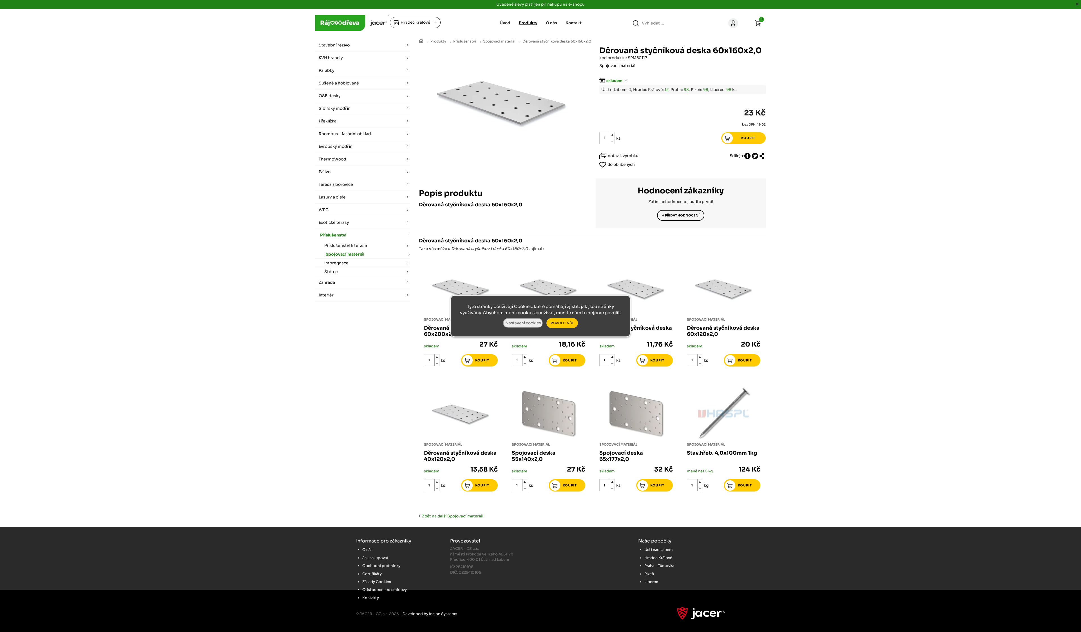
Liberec (651, 581)
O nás (551, 23)
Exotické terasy (334, 222)
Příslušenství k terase (345, 245)
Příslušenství (464, 41)
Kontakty (370, 597)
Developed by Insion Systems (430, 613)
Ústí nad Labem (658, 549)
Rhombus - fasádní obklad (345, 133)
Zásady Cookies (376, 581)
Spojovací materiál (499, 41)
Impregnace (336, 262)
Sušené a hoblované (339, 83)
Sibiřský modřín (334, 108)
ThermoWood (332, 159)
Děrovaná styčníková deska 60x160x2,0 (556, 41)
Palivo (324, 171)
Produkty (438, 41)
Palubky (326, 70)
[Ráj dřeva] (421, 41)
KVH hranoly (331, 57)
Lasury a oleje (332, 197)
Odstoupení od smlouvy (384, 589)
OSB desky (330, 95)
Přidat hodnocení (682, 215)
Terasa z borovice (336, 184)
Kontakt (574, 23)
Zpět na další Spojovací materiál (451, 516)
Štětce (331, 271)
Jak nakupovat (375, 557)
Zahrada (327, 282)
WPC (324, 209)
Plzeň (649, 573)
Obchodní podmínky (381, 565)
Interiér (326, 295)
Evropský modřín (335, 146)
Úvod (505, 23)
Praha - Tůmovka (659, 565)
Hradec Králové (658, 557)
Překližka (327, 121)
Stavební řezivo (334, 45)
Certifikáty (372, 573)
